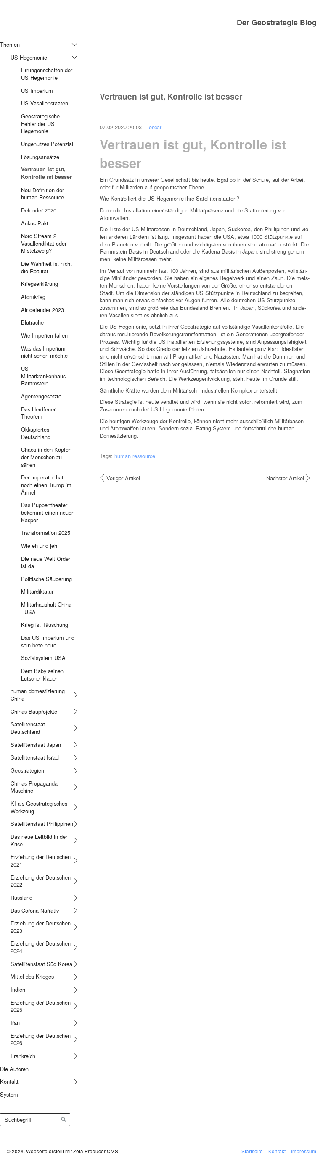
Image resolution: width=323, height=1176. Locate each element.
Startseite (252, 1151)
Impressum (303, 1151)
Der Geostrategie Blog (277, 22)
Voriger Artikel (123, 478)
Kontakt (277, 1151)
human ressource (134, 456)
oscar (155, 127)
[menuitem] (37, 550)
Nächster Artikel (285, 478)
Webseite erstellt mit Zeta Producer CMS (72, 1151)
